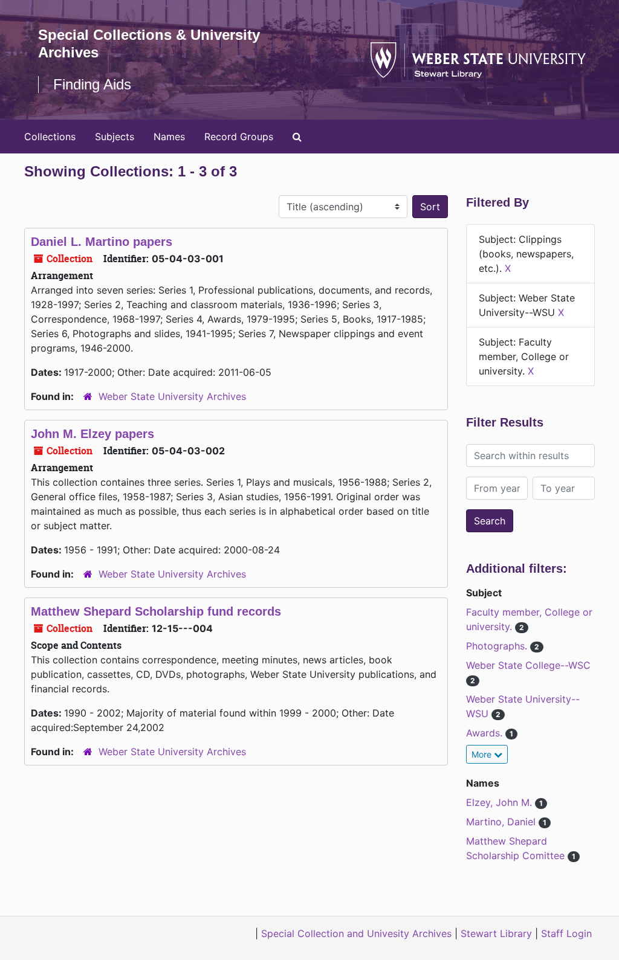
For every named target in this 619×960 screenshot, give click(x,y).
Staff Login (566, 933)
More (483, 754)
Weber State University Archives (172, 396)
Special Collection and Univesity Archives (356, 933)
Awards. (485, 733)
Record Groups (238, 136)
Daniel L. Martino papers (101, 241)
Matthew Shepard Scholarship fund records (156, 611)
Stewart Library (496, 933)
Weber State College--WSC (528, 665)
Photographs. (498, 646)
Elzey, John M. (500, 802)
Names (169, 136)
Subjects (114, 136)
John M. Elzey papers (92, 433)
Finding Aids (92, 84)
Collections (50, 136)
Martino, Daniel (502, 822)
